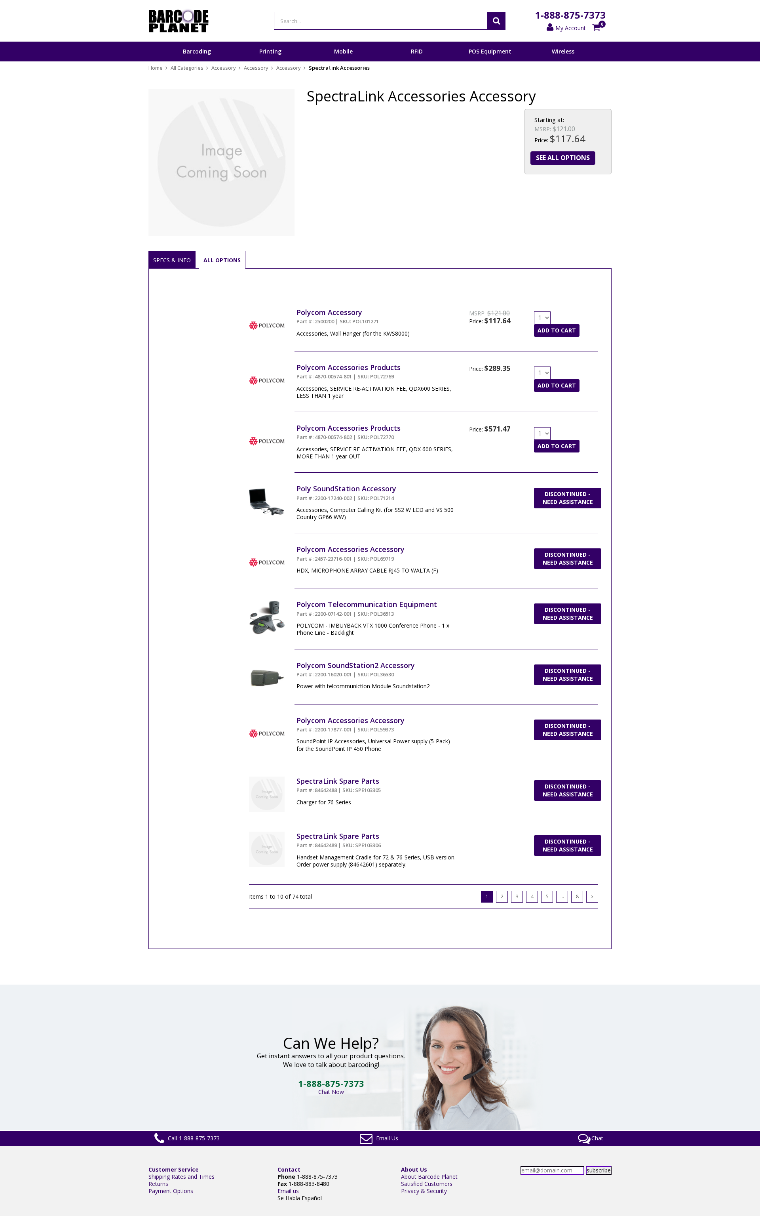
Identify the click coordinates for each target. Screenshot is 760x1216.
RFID (417, 51)
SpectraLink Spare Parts (337, 781)
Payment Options (170, 1191)
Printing (270, 51)
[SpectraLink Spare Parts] (267, 780)
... (562, 896)
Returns (158, 1183)
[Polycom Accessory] (267, 311)
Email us (288, 1191)
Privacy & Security (424, 1191)
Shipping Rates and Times (181, 1176)
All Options (222, 260)
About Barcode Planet (429, 1176)
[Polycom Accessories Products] (267, 366)
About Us (414, 1169)
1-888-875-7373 (570, 14)
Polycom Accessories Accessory (350, 549)
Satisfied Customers (426, 1183)
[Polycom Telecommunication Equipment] (267, 603)
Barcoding (197, 51)
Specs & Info (172, 260)
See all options (563, 157)
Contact (288, 1169)
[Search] (496, 21)
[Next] (592, 897)
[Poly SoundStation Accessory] (267, 487)
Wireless (563, 51)
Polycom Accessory (329, 312)
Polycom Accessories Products (348, 367)
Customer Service (173, 1169)
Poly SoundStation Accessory (346, 488)
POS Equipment (490, 51)
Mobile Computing (343, 61)
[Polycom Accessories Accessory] (267, 548)
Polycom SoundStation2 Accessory (355, 665)
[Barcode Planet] (178, 21)
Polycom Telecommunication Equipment (366, 604)
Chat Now (331, 1092)
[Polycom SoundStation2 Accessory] (267, 664)
